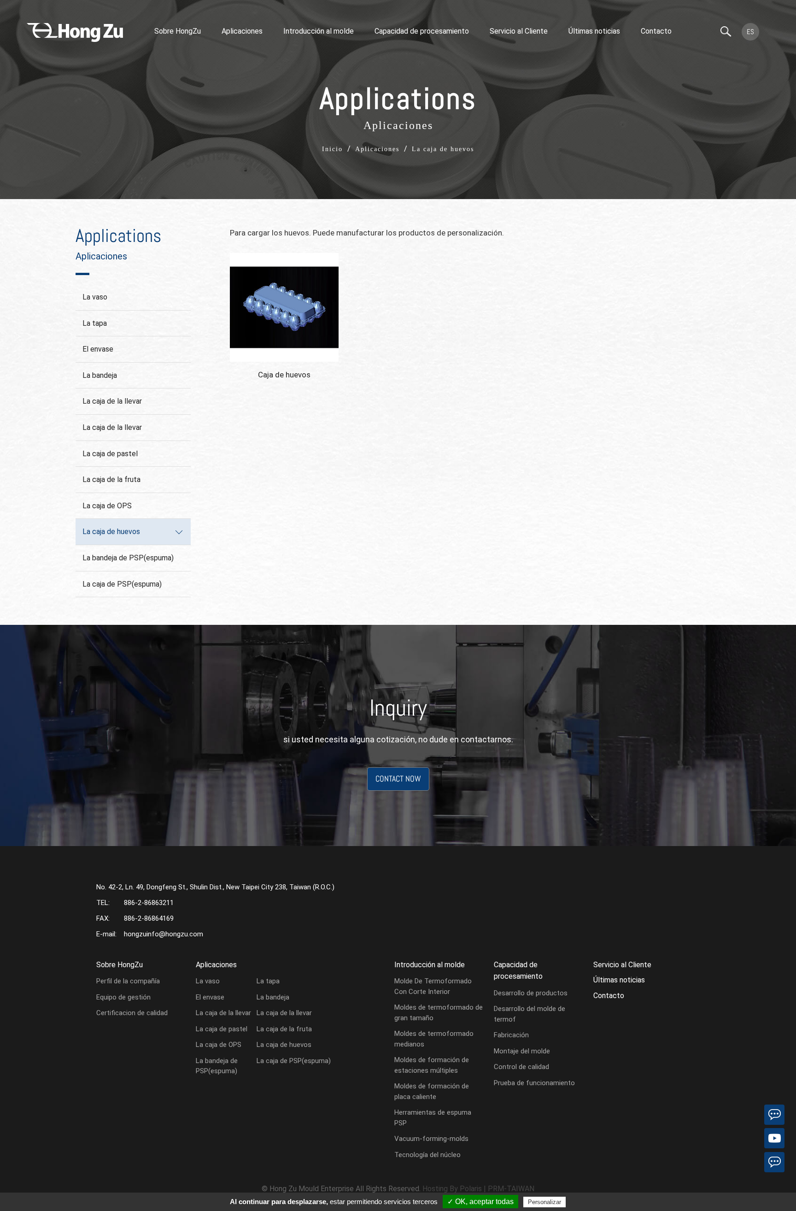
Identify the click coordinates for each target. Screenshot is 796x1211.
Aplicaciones (242, 31)
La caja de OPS (107, 505)
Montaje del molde (522, 1051)
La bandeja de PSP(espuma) (128, 557)
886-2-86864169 (149, 918)
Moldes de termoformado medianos (434, 1038)
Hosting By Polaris (452, 1188)
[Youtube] (774, 1138)
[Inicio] (75, 32)
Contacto (656, 31)
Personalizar (544, 1202)
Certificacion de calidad (132, 1013)
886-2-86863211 (149, 903)
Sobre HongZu (177, 31)
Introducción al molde (318, 31)
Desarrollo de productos (531, 993)
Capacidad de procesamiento (422, 31)
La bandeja (99, 375)
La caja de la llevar (112, 401)
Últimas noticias (594, 31)
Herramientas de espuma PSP (432, 1117)
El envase (97, 349)
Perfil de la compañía (128, 981)
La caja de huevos (111, 531)
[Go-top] (774, 1186)
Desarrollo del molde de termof (529, 1014)
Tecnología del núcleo (427, 1155)
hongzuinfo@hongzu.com (163, 934)
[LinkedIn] (774, 1115)
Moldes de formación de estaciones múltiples (431, 1065)
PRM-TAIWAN (511, 1188)
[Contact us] (774, 1162)
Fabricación (511, 1035)
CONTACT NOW (398, 778)
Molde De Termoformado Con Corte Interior (433, 986)
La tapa (94, 323)
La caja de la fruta (111, 479)
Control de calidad (521, 1067)
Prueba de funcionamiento (534, 1083)
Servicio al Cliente (519, 31)
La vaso (94, 297)
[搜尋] (726, 32)
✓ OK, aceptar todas (480, 1201)
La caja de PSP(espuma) (122, 584)
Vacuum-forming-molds (431, 1139)
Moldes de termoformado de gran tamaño (438, 1012)
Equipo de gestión (123, 997)
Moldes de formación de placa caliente (431, 1091)
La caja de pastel (110, 453)
